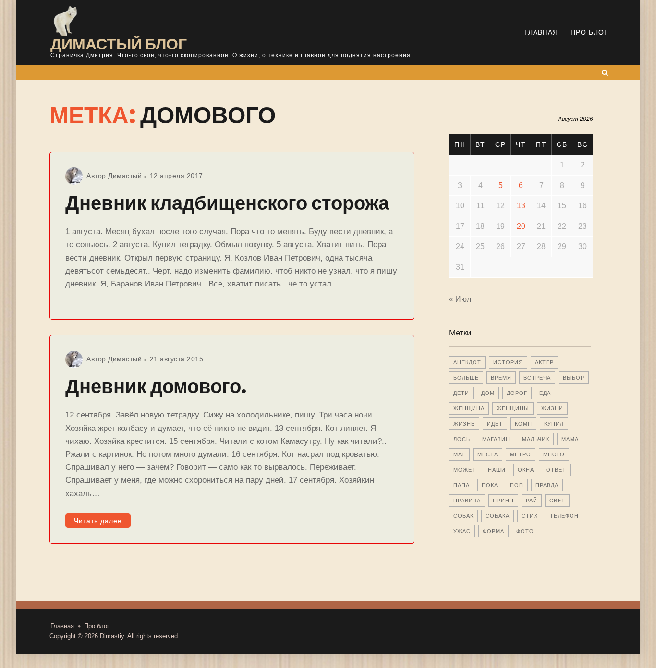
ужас (462, 531)
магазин (496, 439)
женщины (513, 408)
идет (495, 424)
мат (459, 454)
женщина (469, 408)
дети (461, 393)
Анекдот (467, 362)
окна (526, 470)
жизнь (464, 424)
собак (463, 516)
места (487, 454)
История (508, 362)
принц (503, 500)
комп (523, 424)
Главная (541, 32)
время (501, 378)
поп (516, 485)
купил (554, 424)
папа (461, 485)
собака (498, 516)
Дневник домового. (155, 386)
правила (467, 500)
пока (490, 485)
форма (493, 531)
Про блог (589, 32)
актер (544, 362)
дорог (517, 393)
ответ (556, 470)
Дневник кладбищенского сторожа (227, 203)
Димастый (125, 175)
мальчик (535, 439)
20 (521, 226)
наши (497, 470)
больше (466, 378)
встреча (537, 378)
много (554, 454)
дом (488, 393)
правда (547, 485)
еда (545, 393)
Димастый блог (118, 44)
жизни (552, 408)
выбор (573, 378)
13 (521, 206)
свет (557, 500)
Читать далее (98, 521)
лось (461, 439)
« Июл (460, 299)
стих (530, 516)
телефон (564, 516)
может (464, 470)
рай (531, 500)
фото (525, 531)
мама (570, 439)
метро (520, 454)
